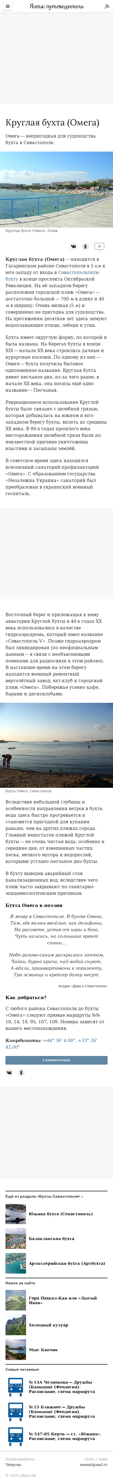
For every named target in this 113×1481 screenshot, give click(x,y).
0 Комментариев (56, 1060)
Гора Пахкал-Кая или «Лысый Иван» (63, 1300)
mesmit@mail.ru (94, 1465)
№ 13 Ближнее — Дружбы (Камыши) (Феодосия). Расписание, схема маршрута (62, 1412)
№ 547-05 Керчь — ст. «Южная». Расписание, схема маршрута (65, 1436)
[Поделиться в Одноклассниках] (85, 246)
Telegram (13, 1465)
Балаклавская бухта (51, 1238)
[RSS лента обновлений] (107, 6)
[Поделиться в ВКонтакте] (73, 246)
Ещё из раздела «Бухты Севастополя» (42, 1196)
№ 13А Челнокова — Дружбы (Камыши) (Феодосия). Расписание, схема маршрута (62, 1387)
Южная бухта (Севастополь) (61, 1213)
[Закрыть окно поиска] (2, 16)
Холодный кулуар (48, 1325)
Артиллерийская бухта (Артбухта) (67, 1263)
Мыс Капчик (43, 1349)
